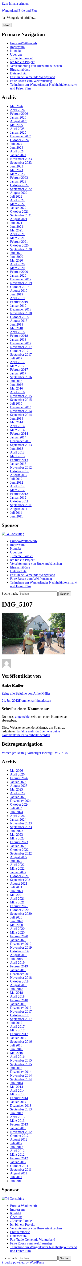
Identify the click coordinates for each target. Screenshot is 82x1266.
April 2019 (17, 298)
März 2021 (17, 238)
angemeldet (22, 716)
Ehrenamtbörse (20, 69)
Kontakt (15, 50)
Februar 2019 (19, 302)
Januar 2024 (18, 155)
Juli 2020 (16, 253)
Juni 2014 (16, 418)
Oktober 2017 (19, 351)
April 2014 (17, 426)
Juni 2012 (16, 482)
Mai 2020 (16, 260)
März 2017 (17, 366)
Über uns (16, 54)
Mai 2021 (16, 230)
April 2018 (17, 332)
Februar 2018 (19, 335)
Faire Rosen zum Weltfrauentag (31, 81)
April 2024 (17, 151)
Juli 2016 (16, 381)
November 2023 (21, 159)
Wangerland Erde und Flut (19, 10)
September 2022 (21, 189)
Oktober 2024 (19, 140)
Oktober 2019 (19, 287)
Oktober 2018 (19, 317)
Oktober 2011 (19, 501)
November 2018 (21, 313)
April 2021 (17, 234)
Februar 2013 (19, 460)
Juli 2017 (16, 358)
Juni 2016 (16, 384)
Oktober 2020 (19, 245)
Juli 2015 (16, 403)
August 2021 (18, 219)
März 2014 (17, 430)
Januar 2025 (18, 132)
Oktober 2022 (19, 185)
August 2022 (18, 192)
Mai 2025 (16, 125)
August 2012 (18, 475)
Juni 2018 (16, 324)
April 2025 (17, 128)
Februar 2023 (19, 177)
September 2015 (21, 399)
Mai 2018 (16, 328)
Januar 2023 (18, 181)
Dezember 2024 (20, 136)
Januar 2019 (18, 305)
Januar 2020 (18, 275)
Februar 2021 (19, 241)
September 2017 (21, 354)
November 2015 (21, 396)
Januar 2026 (18, 117)
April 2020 (17, 264)
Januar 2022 (18, 208)
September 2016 (21, 377)
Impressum (17, 47)
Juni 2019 (16, 294)
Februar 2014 (19, 433)
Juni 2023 (16, 166)
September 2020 (21, 249)
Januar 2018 (18, 339)
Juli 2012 (16, 478)
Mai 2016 (16, 388)
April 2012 (17, 486)
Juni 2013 (16, 448)
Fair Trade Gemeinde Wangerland (32, 77)
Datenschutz (18, 73)
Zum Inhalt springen (15, 3)
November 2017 (21, 347)
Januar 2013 (18, 463)
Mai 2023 (16, 170)
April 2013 (17, 452)
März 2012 (17, 490)
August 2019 (18, 290)
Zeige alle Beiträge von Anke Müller (26, 693)
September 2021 (21, 215)
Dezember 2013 (20, 441)
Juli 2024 (16, 144)
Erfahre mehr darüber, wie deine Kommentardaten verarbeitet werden (31, 733)
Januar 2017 (18, 373)
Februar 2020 (19, 271)
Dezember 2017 (20, 343)
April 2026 (17, 110)
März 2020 (17, 268)
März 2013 (17, 456)
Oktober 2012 (19, 471)
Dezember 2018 (20, 309)
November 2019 (21, 283)
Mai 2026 (16, 106)
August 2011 (18, 509)
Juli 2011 (16, 512)
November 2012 (21, 467)
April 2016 (17, 392)
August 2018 (18, 320)
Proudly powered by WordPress (23, 1262)
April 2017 (17, 362)
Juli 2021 (16, 223)
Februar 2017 (19, 369)
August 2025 (18, 121)
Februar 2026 (19, 113)
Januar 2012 (18, 497)
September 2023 (21, 162)
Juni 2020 (16, 256)
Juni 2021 (16, 226)
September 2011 (21, 505)
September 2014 (21, 414)
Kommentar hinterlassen (35, 700)
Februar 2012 (19, 494)
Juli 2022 (16, 196)
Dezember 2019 (20, 279)
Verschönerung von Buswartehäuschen (36, 66)
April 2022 (17, 200)
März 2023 (17, 174)
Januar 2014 (18, 437)
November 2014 (21, 411)
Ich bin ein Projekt (22, 62)
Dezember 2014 (20, 407)
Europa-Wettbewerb (23, 43)
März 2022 (17, 204)
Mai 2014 (16, 422)
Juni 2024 (16, 147)
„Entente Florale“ (21, 58)
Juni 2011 (16, 516)
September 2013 (21, 445)
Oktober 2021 (19, 211)
